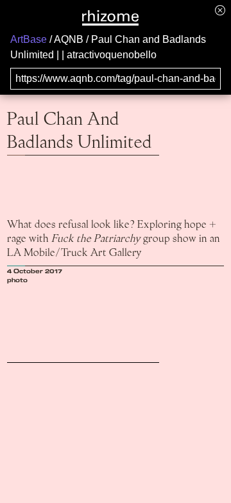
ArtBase (28, 39)
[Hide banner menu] (220, 10)
